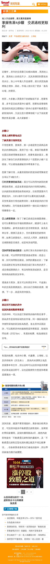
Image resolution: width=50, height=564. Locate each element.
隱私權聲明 (15, 549)
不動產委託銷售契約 (21, 36)
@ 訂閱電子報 (11, 509)
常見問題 (30, 549)
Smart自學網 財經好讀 (15, 3)
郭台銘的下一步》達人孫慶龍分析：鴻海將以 (26, 535)
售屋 (10, 36)
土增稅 (33, 36)
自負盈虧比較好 (14, 522)
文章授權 (23, 549)
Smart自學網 (6, 3)
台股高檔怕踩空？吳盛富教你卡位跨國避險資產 (13, 500)
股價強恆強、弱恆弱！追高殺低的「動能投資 (26, 527)
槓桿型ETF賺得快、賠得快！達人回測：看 (25, 539)
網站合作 (35, 546)
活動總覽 (37, 549)
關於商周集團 (19, 546)
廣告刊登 (27, 546)
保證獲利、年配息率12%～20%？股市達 (24, 518)
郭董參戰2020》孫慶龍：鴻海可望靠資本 (24, 531)
